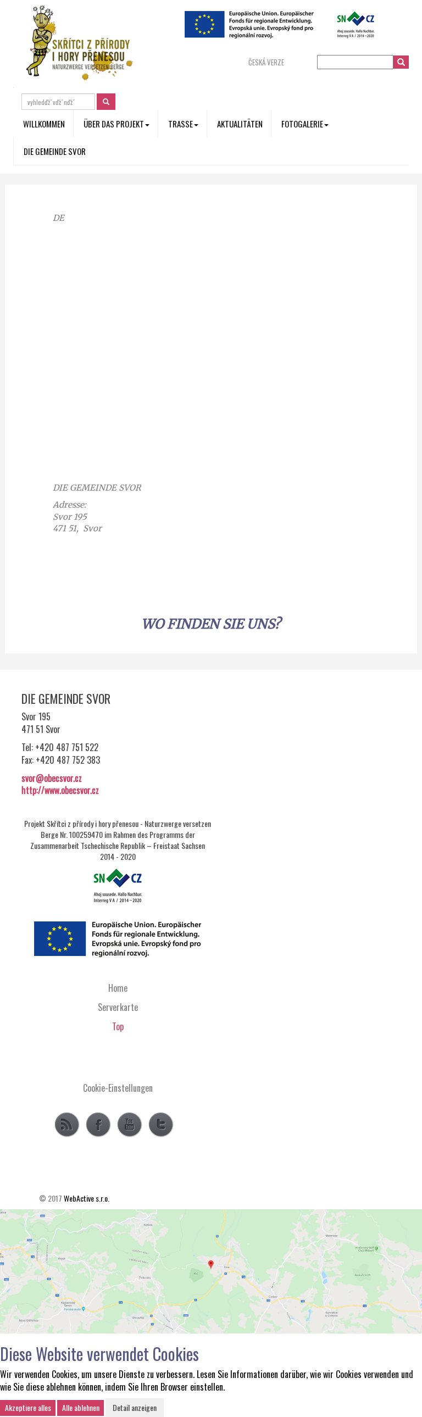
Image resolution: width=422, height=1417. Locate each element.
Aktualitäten (240, 124)
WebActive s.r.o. (86, 1198)
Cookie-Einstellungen (118, 1087)
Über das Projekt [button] (114, 124)
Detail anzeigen (135, 1407)
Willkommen (44, 124)
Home (117, 987)
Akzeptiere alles (28, 1407)
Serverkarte (118, 1007)
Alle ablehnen (80, 1407)
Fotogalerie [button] (302, 124)
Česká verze (266, 62)
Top (118, 1026)
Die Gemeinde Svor (55, 151)
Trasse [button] (180, 124)
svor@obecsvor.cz (51, 778)
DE (58, 218)
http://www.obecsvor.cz (60, 790)
